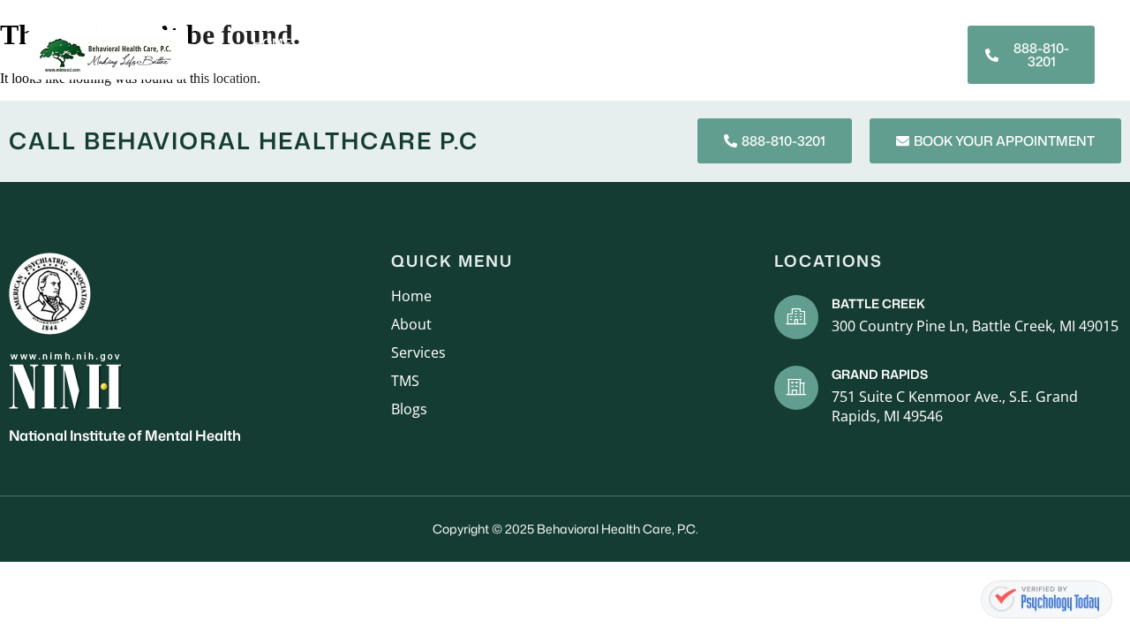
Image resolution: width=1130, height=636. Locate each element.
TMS (742, 42)
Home (271, 42)
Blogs (803, 42)
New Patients (524, 42)
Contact (793, 65)
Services (419, 42)
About (340, 42)
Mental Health (649, 42)
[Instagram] (923, 63)
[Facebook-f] (923, 46)
